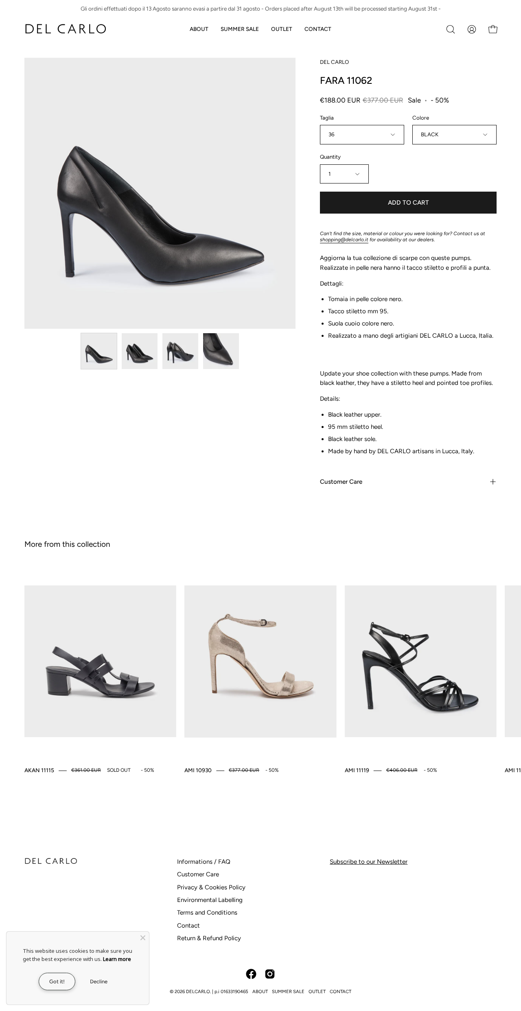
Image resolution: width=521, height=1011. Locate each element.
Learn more (117, 959)
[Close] (143, 938)
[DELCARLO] (65, 29)
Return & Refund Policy (209, 938)
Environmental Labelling (210, 900)
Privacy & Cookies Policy (211, 887)
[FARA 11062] (99, 351)
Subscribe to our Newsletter (368, 861)
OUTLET (317, 991)
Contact (188, 925)
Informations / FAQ (203, 861)
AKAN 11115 (39, 770)
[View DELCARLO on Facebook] (251, 974)
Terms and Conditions (207, 912)
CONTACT (340, 991)
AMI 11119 (357, 770)
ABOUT (260, 991)
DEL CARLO (334, 62)
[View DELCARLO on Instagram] (270, 974)
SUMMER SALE (288, 991)
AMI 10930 (198, 770)
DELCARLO (198, 991)
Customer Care (341, 481)
